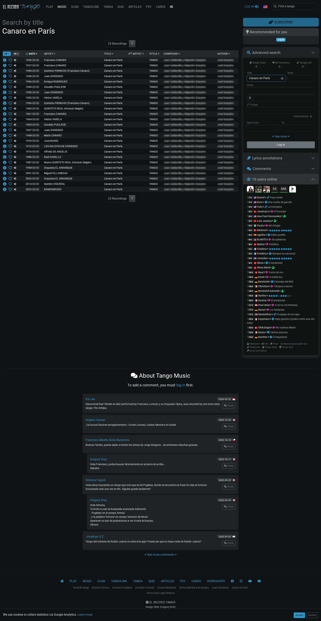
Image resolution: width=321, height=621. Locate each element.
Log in (281, 144)
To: (283, 122)
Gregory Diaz (98, 459)
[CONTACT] (171, 7)
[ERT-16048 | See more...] (6, 146)
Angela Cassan (95, 420)
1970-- (32, 140)
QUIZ (120, 7)
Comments (262, 168)
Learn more (84, 614)
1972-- (32, 146)
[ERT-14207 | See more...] (6, 103)
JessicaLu (263, 211)
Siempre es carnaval (283, 253)
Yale (259, 206)
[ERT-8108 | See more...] (6, 124)
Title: (249, 72)
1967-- (32, 130)
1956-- (32, 103)
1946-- (32, 81)
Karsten (263, 336)
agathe (261, 234)
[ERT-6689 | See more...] (6, 151)
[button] (265, 7)
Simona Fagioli (96, 480)
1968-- (32, 135)
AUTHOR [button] (222, 53)
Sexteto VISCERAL (54, 183)
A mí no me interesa (285, 305)
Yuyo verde (276, 197)
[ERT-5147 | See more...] (6, 113)
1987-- (32, 162)
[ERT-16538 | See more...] (6, 173)
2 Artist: (252, 104)
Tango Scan (259, 62)
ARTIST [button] (49, 53)
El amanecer (276, 262)
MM (283, 189)
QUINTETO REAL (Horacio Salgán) (63, 108)
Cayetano (264, 318)
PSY (149, 7)
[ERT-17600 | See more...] (6, 189)
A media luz (275, 276)
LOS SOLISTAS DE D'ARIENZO (61, 146)
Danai (261, 309)
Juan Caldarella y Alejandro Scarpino (185, 60)
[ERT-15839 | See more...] (6, 156)
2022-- (32, 189)
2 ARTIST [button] (135, 53)
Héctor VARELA (53, 97)
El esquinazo (280, 336)
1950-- (32, 92)
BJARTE (262, 239)
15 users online (264, 179)
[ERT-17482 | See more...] (6, 167)
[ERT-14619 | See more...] (6, 108)
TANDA (108, 7)
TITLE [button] (108, 53)
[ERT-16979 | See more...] (6, 183)
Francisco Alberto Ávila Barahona (107, 440)
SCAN (75, 7)
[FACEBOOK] (232, 581)
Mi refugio (274, 225)
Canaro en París (113, 60)
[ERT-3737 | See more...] (6, 92)
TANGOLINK (91, 7)
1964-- (32, 119)
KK (275, 189)
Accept (299, 615)
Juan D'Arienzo (220, 587)
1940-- (32, 70)
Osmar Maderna (166, 587)
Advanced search (266, 52)
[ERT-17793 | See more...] (6, 135)
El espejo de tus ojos (288, 314)
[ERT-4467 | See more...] (6, 81)
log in (180, 385)
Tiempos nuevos (283, 286)
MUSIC (62, 7)
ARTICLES (135, 7)
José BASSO (51, 140)
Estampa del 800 (283, 281)
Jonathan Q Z (95, 536)
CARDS (161, 7)
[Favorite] (11, 60)
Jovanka (262, 258)
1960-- (32, 108)
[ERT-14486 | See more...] (6, 70)
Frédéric (262, 248)
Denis (261, 332)
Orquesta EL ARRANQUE (58, 167)
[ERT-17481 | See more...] (6, 178)
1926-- (32, 60)
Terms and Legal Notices (160, 592)
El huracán (279, 211)
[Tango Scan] (266, 202)
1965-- (32, 124)
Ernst (261, 276)
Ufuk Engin (264, 327)
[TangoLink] (268, 197)
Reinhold (263, 281)
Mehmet (262, 230)
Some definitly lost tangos (194, 587)
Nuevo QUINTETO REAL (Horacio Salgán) (67, 162)
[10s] (15, 60)
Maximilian (264, 314)
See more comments (160, 554)
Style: (290, 72)
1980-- (32, 156)
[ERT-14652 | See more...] (6, 162)
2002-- (32, 178)
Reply (230, 405)
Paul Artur (264, 305)
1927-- (32, 65)
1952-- (32, 97)
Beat (261, 272)
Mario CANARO (53, 135)
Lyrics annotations (267, 158)
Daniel (261, 197)
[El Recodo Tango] (62, 581)
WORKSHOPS (216, 581)
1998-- (32, 167)
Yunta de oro (275, 272)
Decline (312, 615)
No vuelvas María (285, 327)
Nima (260, 262)
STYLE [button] (153, 53)
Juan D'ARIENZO (53, 76)
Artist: (250, 85)
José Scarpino (225, 60)
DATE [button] (32, 53)
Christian (263, 286)
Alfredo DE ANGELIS (55, 151)
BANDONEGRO (52, 189)
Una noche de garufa (280, 202)
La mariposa (276, 309)
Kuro (260, 202)
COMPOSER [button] (171, 53)
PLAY (49, 7)
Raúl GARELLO (52, 156)
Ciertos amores (279, 332)
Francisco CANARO (55, 60)
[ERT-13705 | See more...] (6, 119)
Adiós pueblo (278, 234)
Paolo (260, 225)
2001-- (32, 173)
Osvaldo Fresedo (144, 587)
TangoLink (305, 62)
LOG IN (249, 6)
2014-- (32, 183)
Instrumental (301, 116)
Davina (262, 295)
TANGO (153, 60)
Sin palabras (278, 239)
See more (281, 136)
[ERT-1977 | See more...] (6, 86)
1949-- (32, 86)
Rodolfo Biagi (81, 587)
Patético (274, 244)
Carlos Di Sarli (240, 587)
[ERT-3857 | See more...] (6, 76)
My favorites (282, 62)
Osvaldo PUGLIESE (55, 86)
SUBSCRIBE (283, 22)
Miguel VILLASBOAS (55, 173)
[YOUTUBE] (250, 581)
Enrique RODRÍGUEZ (55, 81)
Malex (260, 244)
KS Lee (90, 399)
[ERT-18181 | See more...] (6, 60)
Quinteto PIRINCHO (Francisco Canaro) (67, 70)
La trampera (275, 206)
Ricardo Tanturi (100, 587)
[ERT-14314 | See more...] (6, 97)
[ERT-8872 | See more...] (6, 65)
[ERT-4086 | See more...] (6, 130)
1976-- (32, 151)
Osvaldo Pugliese (122, 587)
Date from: (253, 122)
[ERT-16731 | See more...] (6, 140)
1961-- (32, 113)
